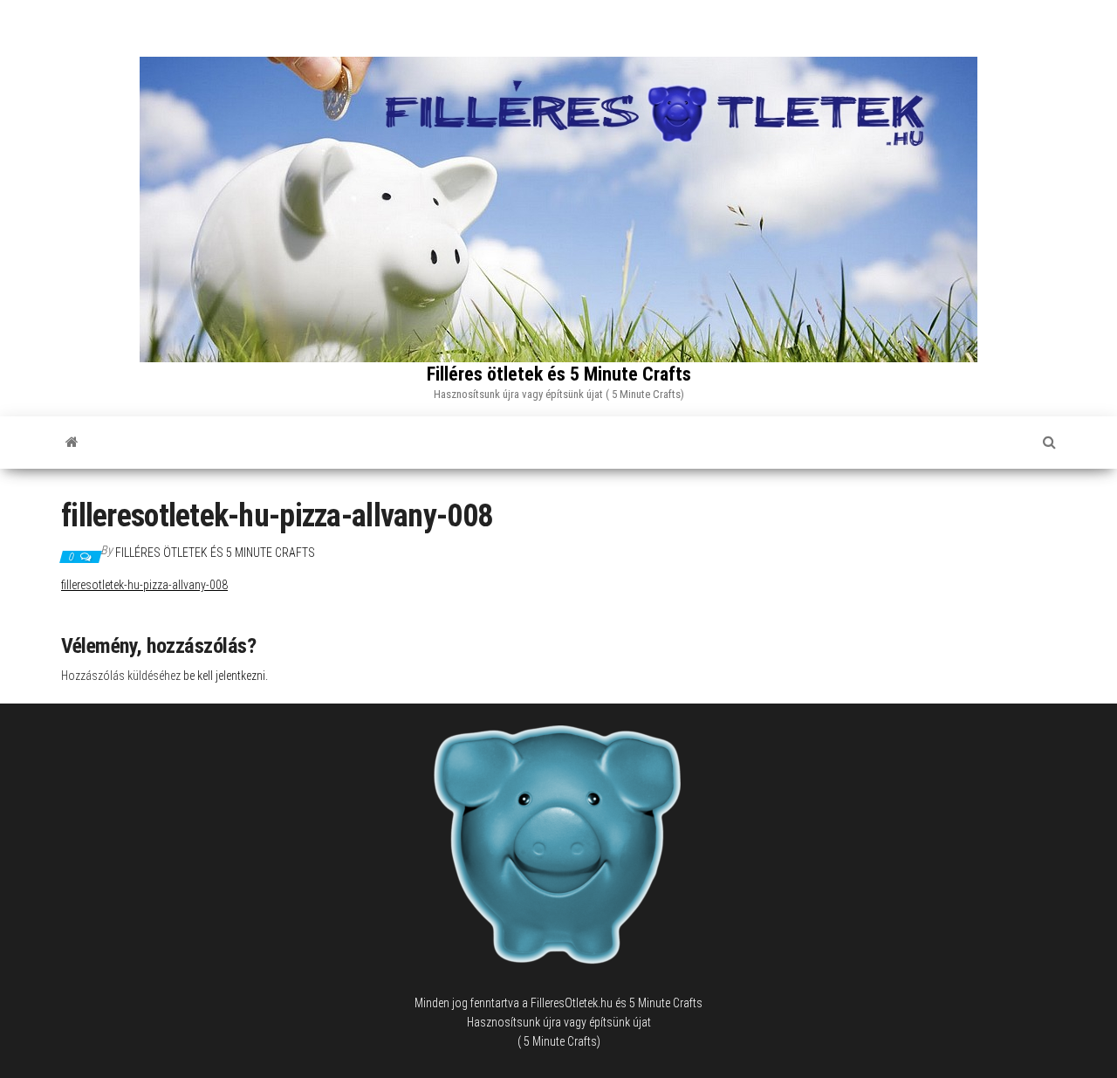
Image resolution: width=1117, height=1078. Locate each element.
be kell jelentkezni (224, 676)
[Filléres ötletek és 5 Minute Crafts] (72, 442)
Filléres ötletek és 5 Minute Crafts (559, 374)
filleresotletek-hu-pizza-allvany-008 (144, 585)
